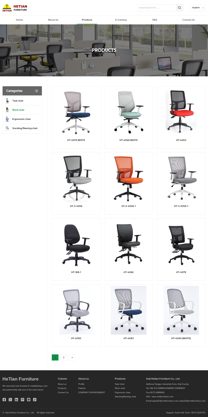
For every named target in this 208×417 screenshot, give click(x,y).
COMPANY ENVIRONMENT (91, 392)
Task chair (17, 101)
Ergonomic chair (21, 119)
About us (62, 384)
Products (62, 388)
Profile (81, 384)
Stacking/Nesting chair (25, 128)
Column (62, 378)
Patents (82, 388)
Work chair (18, 110)
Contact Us (63, 392)
